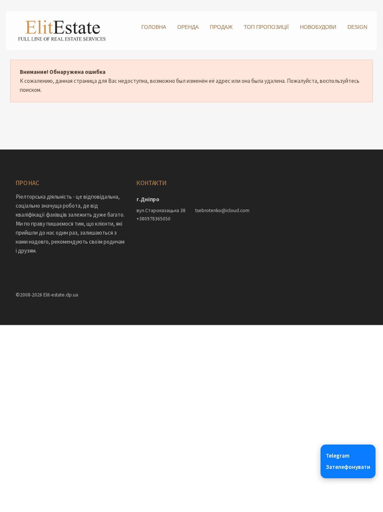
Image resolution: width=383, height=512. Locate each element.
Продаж (221, 27)
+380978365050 (154, 219)
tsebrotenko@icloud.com (220, 210)
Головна (153, 27)
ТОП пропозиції (266, 27)
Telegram (337, 455)
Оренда (188, 27)
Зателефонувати (348, 466)
